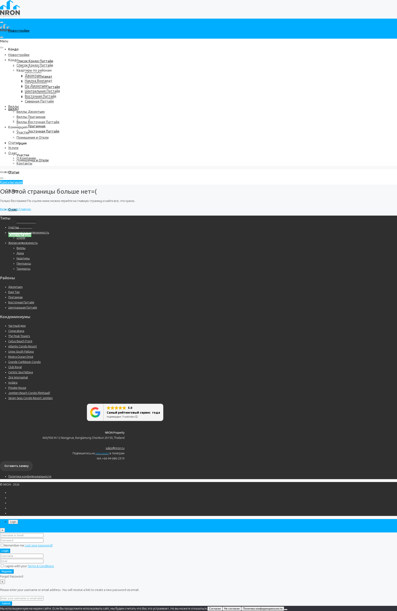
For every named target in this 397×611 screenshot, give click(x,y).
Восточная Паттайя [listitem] (21, 302)
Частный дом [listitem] (17, 325)
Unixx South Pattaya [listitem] (21, 351)
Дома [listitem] (20, 253)
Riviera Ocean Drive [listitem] (20, 356)
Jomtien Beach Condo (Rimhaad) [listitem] (29, 393)
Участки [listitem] (13, 227)
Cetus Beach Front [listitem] (20, 341)
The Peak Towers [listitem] (19, 336)
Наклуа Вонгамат (38, 80)
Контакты (24, 226)
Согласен (215, 608)
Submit (6, 603)
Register (7, 571)
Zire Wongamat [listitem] (18, 377)
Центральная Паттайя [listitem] (22, 307)
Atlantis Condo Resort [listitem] (22, 346)
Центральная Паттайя (42, 91)
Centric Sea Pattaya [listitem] (20, 372)
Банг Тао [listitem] (14, 292)
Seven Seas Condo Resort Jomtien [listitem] (30, 398)
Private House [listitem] (17, 387)
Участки (23, 155)
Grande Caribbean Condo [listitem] (24, 362)
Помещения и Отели (33, 137)
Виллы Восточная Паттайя (38, 131)
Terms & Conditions (41, 566)
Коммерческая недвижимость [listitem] (28, 232)
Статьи (13, 172)
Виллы (13, 106)
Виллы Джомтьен (31, 111)
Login (5, 550)
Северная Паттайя (39, 101)
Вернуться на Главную (15, 209)
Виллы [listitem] (21, 248)
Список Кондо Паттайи (35, 61)
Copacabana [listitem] (16, 331)
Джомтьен (33, 75)
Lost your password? (39, 545)
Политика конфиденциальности (29, 476)
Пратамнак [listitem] (15, 297)
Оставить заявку (16, 466)
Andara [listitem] (12, 382)
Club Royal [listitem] (15, 367)
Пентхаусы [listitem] (24, 263)
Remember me (14, 545)
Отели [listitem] (21, 237)
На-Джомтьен (36, 86)
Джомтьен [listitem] (15, 287)
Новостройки (18, 30)
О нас (12, 153)
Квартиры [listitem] (23, 258)
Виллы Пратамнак (31, 126)
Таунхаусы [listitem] (23, 268)
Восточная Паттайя (40, 96)
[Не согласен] (285, 609)
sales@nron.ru (115, 448)
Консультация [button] (11, 182)
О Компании (26, 221)
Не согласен (232, 608)
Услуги (13, 148)
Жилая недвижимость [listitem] (23, 243)
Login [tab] (13, 521)
